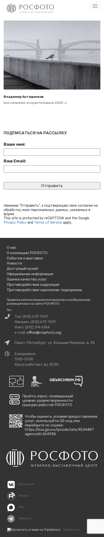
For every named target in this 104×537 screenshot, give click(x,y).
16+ (9, 310)
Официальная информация (30, 274)
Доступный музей (22, 268)
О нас (11, 247)
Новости (14, 263)
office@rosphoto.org (44, 332)
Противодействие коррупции (33, 284)
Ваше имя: (14, 144)
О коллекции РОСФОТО (27, 253)
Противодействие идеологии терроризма (44, 290)
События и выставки (25, 258)
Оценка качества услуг (27, 279)
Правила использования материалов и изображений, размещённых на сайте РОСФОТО (49, 301)
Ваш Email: (15, 161)
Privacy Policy (15, 222)
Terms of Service (48, 222)
